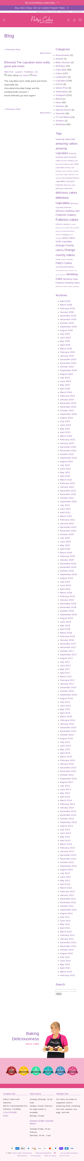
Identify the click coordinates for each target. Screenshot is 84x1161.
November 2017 (68, 647)
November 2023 (68, 407)
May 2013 (65, 837)
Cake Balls (61, 70)
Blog (9, 35)
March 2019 (66, 593)
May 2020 (65, 545)
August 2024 (66, 374)
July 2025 (65, 334)
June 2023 (65, 425)
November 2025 (68, 319)
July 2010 (65, 957)
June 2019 (65, 585)
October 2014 (67, 775)
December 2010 (68, 942)
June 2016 (65, 706)
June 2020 (65, 542)
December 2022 (68, 447)
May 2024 (65, 385)
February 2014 (67, 804)
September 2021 (68, 501)
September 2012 (68, 866)
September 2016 (68, 695)
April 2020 (65, 549)
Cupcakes (61, 81)
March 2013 (66, 844)
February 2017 (67, 680)
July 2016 (65, 702)
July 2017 (65, 662)
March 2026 (66, 305)
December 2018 (68, 603)
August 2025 (66, 330)
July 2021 (65, 505)
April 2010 (65, 968)
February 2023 (67, 439)
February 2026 (67, 308)
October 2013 (67, 818)
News (58, 102)
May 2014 (65, 793)
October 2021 (67, 498)
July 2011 (65, 917)
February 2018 (67, 636)
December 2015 (68, 727)
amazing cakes (66, 143)
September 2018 (68, 614)
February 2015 (67, 760)
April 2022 (65, 476)
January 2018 (67, 640)
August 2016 (66, 698)
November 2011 (68, 902)
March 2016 (66, 716)
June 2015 (65, 746)
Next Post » (46, 53)
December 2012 (68, 855)
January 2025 (67, 356)
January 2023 (67, 443)
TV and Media (63, 117)
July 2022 (65, 465)
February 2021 (67, 520)
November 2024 (68, 363)
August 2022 (66, 461)
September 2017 (68, 654)
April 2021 (65, 512)
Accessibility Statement (69, 1153)
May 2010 (65, 964)
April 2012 (65, 884)
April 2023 (65, 432)
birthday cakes (61, 171)
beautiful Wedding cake (69, 161)
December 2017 (68, 644)
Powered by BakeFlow (44, 1153)
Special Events (63, 110)
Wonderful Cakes (61, 286)
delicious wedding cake (68, 211)
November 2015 (68, 731)
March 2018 (66, 633)
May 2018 (65, 625)
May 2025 (65, 341)
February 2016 (67, 720)
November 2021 (68, 494)
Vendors (60, 121)
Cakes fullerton (69, 174)
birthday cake (69, 167)
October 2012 (67, 862)
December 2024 (68, 359)
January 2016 (67, 724)
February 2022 (67, 483)
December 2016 (68, 687)
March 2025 (66, 348)
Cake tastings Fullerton (70, 178)
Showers (60, 106)
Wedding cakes (72, 283)
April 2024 (65, 388)
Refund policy (22, 1156)
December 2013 (68, 811)
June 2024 (65, 381)
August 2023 (66, 418)
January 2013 (67, 851)
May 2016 (65, 709)
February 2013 (67, 848)
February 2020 (67, 556)
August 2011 (66, 913)
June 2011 (65, 921)
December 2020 (68, 527)
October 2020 (67, 534)
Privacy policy (36, 1156)
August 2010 (66, 953)
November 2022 (68, 450)
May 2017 (65, 669)
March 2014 (66, 800)
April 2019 (65, 589)
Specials (60, 113)
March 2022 (66, 480)
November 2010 (68, 946)
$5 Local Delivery (43, 11)
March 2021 (66, 516)
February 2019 (67, 596)
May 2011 (65, 924)
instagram (66, 234)
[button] (4, 20)
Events (59, 84)
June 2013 (65, 833)
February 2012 (67, 891)
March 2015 (66, 757)
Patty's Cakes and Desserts (22, 1153)
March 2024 (66, 392)
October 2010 (67, 950)
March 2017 (66, 676)
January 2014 (67, 808)
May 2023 (65, 429)
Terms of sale (64, 1156)
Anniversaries (63, 55)
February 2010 (67, 975)
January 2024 (67, 399)
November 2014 (68, 771)
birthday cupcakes (73, 171)
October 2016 (67, 691)
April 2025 (65, 345)
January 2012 (67, 895)
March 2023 (66, 436)
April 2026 (65, 301)
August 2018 (66, 618)
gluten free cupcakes (72, 227)
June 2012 (65, 877)
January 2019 (67, 600)
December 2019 (68, 563)
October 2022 (67, 454)
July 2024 (65, 378)
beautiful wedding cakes (65, 164)
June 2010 (65, 961)
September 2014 (68, 778)
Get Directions (65, 11)
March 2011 (66, 931)
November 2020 (68, 531)
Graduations (62, 91)
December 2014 (68, 767)
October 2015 (67, 735)
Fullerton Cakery (66, 214)
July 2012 (65, 873)
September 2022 (68, 458)
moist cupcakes (64, 241)
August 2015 (66, 738)
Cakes (59, 73)
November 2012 (68, 859)
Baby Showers (63, 62)
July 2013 (65, 829)
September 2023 (68, 414)
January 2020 (67, 560)
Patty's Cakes (64, 263)
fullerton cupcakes (63, 224)
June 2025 (65, 337)
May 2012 (65, 880)
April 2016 (65, 713)
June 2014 (65, 789)
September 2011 (68, 910)
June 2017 (65, 665)
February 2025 (67, 352)
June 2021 (65, 509)
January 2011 (67, 939)
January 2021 (67, 523)
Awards (59, 59)
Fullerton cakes (67, 219)
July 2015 (65, 742)
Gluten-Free (62, 88)
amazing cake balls (65, 139)
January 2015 (67, 764)
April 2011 (65, 928)
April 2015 (65, 753)
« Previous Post (12, 49)
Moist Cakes (69, 238)
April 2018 (65, 629)
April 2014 (65, 797)
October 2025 (67, 323)
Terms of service (50, 1156)
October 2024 (67, 367)
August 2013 (66, 826)
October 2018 (67, 611)
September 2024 (68, 370)
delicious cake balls (64, 188)
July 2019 (65, 582)
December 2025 (68, 316)
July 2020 (65, 538)
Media (59, 99)
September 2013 (68, 822)
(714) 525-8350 (77, 11)
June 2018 (65, 622)
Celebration (61, 77)
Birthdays (60, 66)
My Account (54, 11)
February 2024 (67, 396)
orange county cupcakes (64, 259)
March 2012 (66, 888)
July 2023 (65, 421)
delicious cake (69, 185)
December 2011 (68, 899)
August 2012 (66, 869)
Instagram (61, 95)
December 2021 (68, 491)
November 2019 (68, 567)
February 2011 (67, 935)
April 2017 (65, 673)
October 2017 (67, 651)
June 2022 (65, 469)
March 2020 (66, 552)
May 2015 (65, 749)
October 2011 (67, 906)
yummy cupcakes (73, 286)
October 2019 (67, 571)
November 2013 (68, 815)
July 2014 (65, 786)
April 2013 (65, 840)
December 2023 (68, 403)
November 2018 (68, 607)
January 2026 (67, 312)
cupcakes (61, 181)
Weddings (61, 124)
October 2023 (67, 410)
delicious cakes (66, 192)
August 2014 (66, 782)
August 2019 (66, 578)
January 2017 (67, 684)
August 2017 (66, 658)
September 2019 (68, 574)
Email (5, 1116)
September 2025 (68, 327)
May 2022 (65, 472)
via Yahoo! (24, 75)
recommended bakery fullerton (65, 270)
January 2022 (67, 487)
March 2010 (66, 972)
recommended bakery (65, 267)
